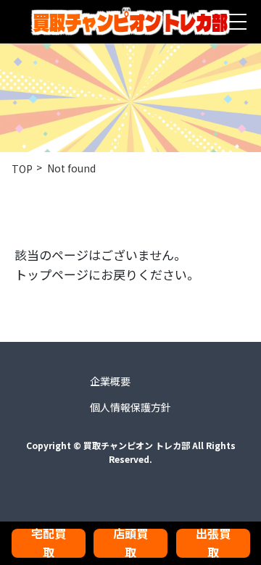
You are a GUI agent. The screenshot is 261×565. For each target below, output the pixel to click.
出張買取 (213, 543)
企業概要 (110, 381)
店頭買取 (130, 543)
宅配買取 (48, 543)
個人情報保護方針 (130, 407)
